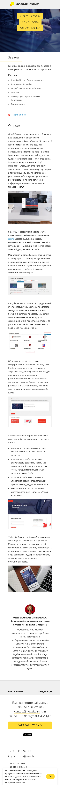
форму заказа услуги (37, 716)
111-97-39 (19, 751)
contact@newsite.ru (27, 711)
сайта (11, 238)
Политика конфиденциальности (20, 781)
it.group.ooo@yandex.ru (23, 756)
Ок (50, 776)
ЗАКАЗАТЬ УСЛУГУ (30, 725)
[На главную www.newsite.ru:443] (24, 4)
